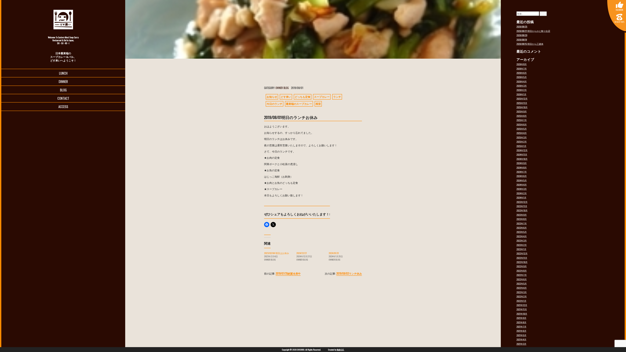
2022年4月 (521, 287)
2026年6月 (521, 72)
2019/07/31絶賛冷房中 (288, 273)
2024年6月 (521, 176)
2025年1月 (521, 146)
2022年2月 (521, 296)
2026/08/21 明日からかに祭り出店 (533, 31)
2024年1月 (521, 197)
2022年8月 (521, 270)
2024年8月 (521, 167)
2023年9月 (521, 214)
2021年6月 (521, 330)
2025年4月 (521, 133)
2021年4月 (521, 339)
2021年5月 (521, 335)
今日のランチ (274, 104)
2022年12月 (522, 253)
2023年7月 (521, 223)
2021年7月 (521, 326)
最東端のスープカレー (299, 104)
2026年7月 (521, 68)
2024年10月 (522, 159)
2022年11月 (521, 257)
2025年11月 (521, 103)
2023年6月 (521, 227)
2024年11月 (521, 154)
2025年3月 (521, 137)
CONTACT (63, 98)
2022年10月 (522, 262)
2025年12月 (522, 98)
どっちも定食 (302, 97)
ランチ (337, 97)
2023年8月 (521, 219)
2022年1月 (521, 300)
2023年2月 (521, 245)
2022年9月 (521, 266)
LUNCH (63, 73)
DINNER (63, 81)
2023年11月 (521, 206)
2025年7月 (521, 120)
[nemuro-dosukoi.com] (63, 19)
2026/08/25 (521, 26)
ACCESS (63, 106)
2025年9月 (521, 111)
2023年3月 (521, 240)
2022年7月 (521, 275)
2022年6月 (521, 279)
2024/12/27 (301, 253)
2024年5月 (521, 180)
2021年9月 (521, 318)
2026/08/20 (521, 35)
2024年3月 (521, 189)
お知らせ (272, 97)
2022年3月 (521, 292)
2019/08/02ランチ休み (349, 273)
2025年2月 (521, 141)
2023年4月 (521, 236)
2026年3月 (521, 85)
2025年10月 (522, 107)
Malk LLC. (340, 349)
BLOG (63, 89)
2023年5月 (521, 232)
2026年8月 (521, 64)
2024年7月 (521, 171)
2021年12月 (521, 305)
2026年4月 (521, 81)
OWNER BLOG (282, 88)
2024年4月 (521, 184)
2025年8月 (521, 115)
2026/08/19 (521, 39)
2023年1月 (521, 249)
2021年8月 (521, 322)
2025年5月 (521, 128)
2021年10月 (521, 313)
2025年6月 (521, 124)
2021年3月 (521, 343)
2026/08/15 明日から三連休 (529, 43)
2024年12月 (522, 150)
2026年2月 (521, 90)
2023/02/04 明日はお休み (276, 253)
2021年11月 (521, 309)
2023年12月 (522, 202)
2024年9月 (521, 163)
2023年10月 (522, 210)
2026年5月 (521, 77)
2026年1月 (521, 94)
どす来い (286, 97)
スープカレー (322, 97)
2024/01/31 (334, 253)
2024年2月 (521, 193)
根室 (318, 104)
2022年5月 (521, 283)
